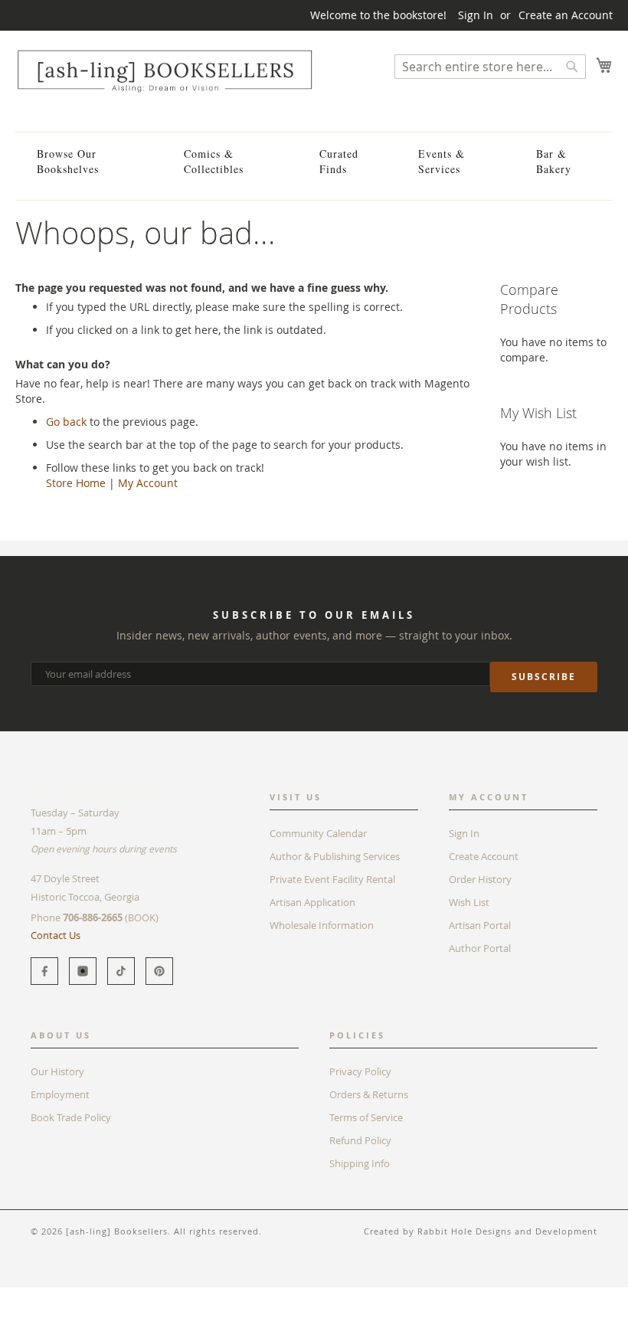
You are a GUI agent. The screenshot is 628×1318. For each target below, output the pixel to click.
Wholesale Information (322, 925)
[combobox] (490, 66)
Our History (57, 1071)
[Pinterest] (159, 971)
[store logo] (164, 70)
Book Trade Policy (71, 1117)
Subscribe (544, 676)
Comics (75, 1294)
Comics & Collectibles (214, 161)
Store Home (76, 483)
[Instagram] (82, 971)
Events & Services (441, 161)
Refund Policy (360, 1140)
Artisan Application (312, 902)
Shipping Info (359, 1163)
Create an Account (565, 15)
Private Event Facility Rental (332, 879)
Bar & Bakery (553, 161)
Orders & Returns (368, 1094)
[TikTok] (121, 971)
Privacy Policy (360, 1071)
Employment (60, 1094)
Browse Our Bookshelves (68, 161)
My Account (148, 483)
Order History (480, 879)
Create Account (483, 856)
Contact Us (55, 935)
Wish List (469, 902)
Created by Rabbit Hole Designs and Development (480, 1231)
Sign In (475, 15)
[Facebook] (44, 971)
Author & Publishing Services (335, 856)
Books (30, 1294)
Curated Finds (338, 161)
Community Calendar (318, 833)
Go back (66, 421)
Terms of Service (366, 1117)
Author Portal (480, 948)
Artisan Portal (480, 925)
